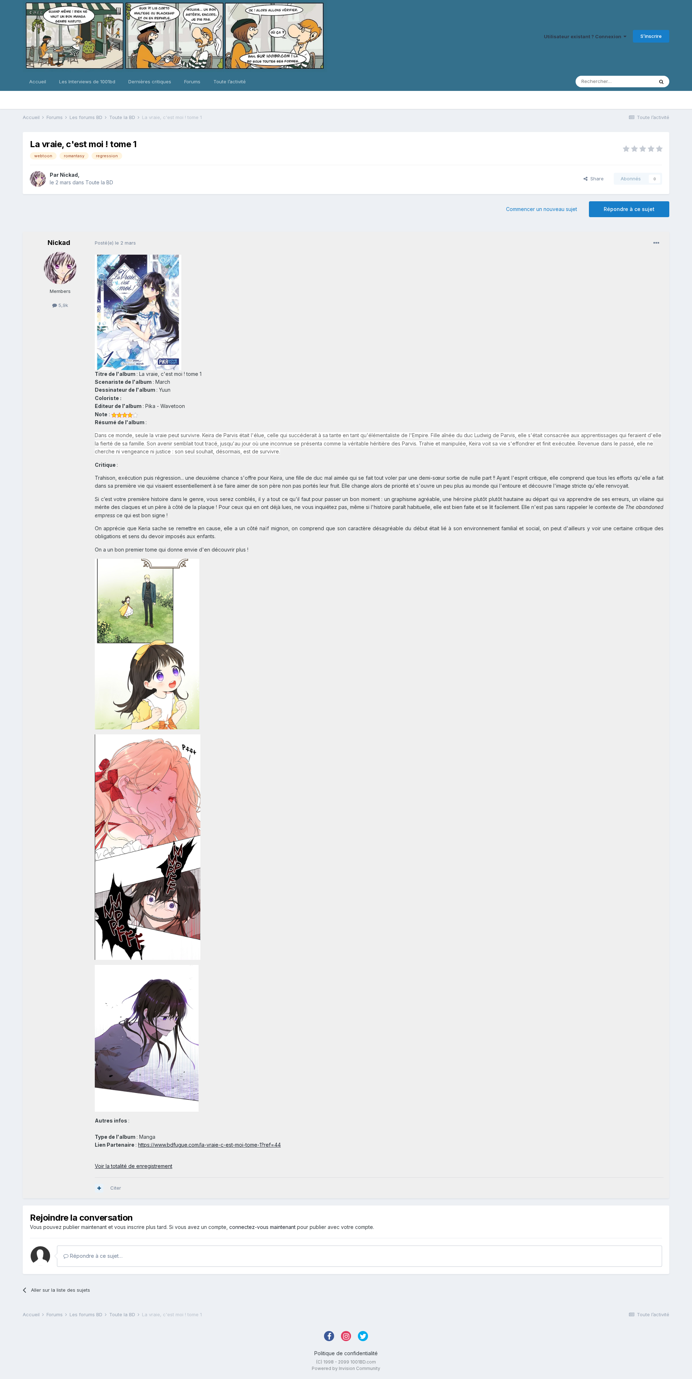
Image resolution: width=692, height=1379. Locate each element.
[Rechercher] (661, 81)
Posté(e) (115, 243)
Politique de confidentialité (346, 1353)
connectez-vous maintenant (262, 1227)
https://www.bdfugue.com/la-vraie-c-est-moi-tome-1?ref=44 (209, 1145)
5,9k (62, 305)
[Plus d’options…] (656, 243)
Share (595, 178)
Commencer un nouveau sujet (541, 209)
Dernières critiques (149, 81)
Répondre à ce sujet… (95, 1256)
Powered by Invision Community (346, 1368)
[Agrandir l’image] (138, 312)
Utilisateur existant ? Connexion (584, 36)
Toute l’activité (229, 81)
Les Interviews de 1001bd (87, 81)
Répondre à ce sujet (629, 209)
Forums (192, 81)
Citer (115, 1188)
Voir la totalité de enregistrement (133, 1166)
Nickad (69, 175)
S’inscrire (651, 36)
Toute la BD (99, 182)
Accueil (37, 81)
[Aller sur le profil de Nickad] (38, 179)
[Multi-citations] (99, 1188)
